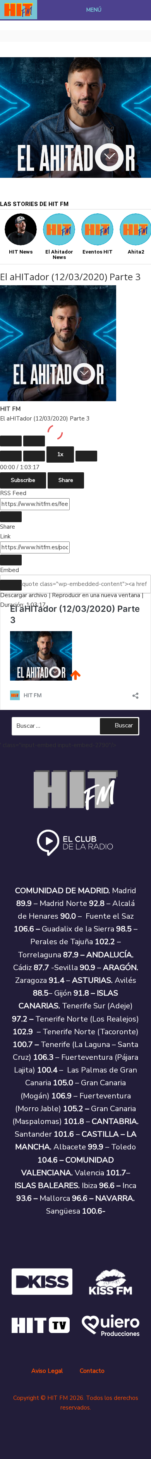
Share (65, 480)
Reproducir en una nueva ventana (96, 595)
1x (60, 454)
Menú (93, 10)
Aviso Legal (47, 1371)
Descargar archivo (23, 595)
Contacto (92, 1371)
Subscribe (23, 480)
